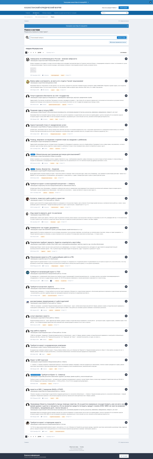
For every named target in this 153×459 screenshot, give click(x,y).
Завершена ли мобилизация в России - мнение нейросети (53, 59)
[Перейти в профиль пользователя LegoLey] (27, 96)
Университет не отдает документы (44, 228)
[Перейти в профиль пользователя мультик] (27, 423)
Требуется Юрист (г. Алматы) (53, 375)
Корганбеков (45, 156)
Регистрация (123, 7)
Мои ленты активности (41, 17)
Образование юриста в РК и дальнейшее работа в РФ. (52, 257)
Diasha (44, 288)
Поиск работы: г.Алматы (52, 200)
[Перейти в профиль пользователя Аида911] (27, 170)
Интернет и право (59, 60)
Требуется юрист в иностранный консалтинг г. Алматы (52, 184)
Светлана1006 (46, 229)
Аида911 (44, 170)
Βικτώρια (44, 259)
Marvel (44, 391)
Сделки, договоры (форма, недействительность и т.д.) (66, 229)
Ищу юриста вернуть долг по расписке (46, 213)
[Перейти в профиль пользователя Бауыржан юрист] (27, 331)
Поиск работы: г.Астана (59, 332)
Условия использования (39, 457)
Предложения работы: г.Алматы (57, 347)
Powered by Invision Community (76, 450)
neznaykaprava (46, 141)
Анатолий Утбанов (47, 60)
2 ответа (43, 104)
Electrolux (44, 273)
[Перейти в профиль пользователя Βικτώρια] (27, 258)
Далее (39, 52)
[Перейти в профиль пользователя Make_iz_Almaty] (27, 243)
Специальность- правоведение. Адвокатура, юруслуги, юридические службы (70, 97)
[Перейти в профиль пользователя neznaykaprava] (27, 140)
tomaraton (44, 361)
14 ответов (45, 134)
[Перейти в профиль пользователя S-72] (27, 199)
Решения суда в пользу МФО (41, 110)
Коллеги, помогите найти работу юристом (47, 198)
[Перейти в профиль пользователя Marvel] (27, 390)
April (43, 317)
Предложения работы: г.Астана (57, 273)
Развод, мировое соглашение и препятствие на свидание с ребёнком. (58, 140)
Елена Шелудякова (47, 82)
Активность (36, 13)
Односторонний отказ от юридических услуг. (48, 125)
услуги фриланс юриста (39, 316)
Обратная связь (73, 447)
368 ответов (45, 89)
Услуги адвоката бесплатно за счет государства (49, 96)
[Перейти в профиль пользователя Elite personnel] (27, 375)
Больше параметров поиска (118, 42)
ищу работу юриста (38, 331)
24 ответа (45, 280)
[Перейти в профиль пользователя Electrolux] (27, 272)
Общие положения (56, 156)
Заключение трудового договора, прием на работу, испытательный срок (72, 376)
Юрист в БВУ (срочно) (39, 360)
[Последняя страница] (43, 53)
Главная (28, 13)
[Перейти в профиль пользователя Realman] (27, 302)
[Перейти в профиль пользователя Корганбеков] (27, 155)
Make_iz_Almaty (46, 244)
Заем (55, 82)
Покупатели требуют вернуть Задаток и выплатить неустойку (55, 242)
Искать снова (121, 37)
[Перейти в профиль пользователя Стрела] (27, 346)
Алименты (54, 141)
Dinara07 (44, 112)
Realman (44, 303)
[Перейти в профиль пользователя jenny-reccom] (27, 184)
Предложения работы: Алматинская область (63, 185)
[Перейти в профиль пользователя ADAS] (27, 214)
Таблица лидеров (46, 13)
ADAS (43, 215)
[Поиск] (127, 13)
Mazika (44, 126)
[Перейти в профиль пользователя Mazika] (27, 126)
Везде (121, 12)
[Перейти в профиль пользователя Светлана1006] (27, 228)
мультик (44, 424)
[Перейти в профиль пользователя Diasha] (27, 287)
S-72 (43, 200)
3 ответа (45, 163)
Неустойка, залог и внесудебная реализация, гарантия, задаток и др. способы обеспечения (78, 244)
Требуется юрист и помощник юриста (45, 422)
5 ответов (46, 75)
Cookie (82, 447)
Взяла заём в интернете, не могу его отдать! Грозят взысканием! (56, 81)
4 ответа (44, 310)
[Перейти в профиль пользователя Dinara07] (27, 111)
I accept (124, 456)
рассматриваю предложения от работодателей (49, 301)
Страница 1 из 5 (50, 52)
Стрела (44, 347)
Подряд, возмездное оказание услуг (57, 126)
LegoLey (44, 97)
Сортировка (123, 52)
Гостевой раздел (53, 259)
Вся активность (29, 17)
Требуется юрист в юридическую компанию (48, 345)
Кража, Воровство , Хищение (47, 169)
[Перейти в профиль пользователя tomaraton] (27, 361)
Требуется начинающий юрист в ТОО (45, 272)
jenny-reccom (45, 185)
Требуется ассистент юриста (42, 287)
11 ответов (46, 207)
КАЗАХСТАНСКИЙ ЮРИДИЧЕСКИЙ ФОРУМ (42, 8)
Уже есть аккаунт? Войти (109, 7)
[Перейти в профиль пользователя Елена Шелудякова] (27, 82)
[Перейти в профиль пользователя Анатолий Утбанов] (27, 59)
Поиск (52, 17)
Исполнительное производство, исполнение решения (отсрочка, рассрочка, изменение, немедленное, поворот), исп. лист (83, 112)
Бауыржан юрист (47, 332)
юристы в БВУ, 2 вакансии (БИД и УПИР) (46, 389)
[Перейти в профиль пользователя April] (27, 317)
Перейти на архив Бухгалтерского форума (65, 13)
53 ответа (44, 119)
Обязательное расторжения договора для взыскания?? (58, 154)
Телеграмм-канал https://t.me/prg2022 (75, 2)
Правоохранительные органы (56, 170)
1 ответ (45, 148)
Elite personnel (46, 376)
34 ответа (45, 222)
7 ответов (46, 266)
